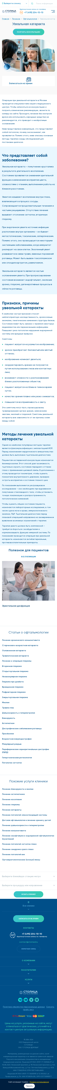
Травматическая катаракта (15, 656)
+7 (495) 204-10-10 (32, 934)
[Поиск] (33, 3)
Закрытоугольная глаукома (15, 697)
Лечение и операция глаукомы (16, 661)
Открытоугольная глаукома (15, 671)
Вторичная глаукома (12, 666)
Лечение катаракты (11, 810)
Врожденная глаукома (12, 687)
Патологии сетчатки (12, 763)
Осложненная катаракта (14, 650)
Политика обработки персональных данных (24, 1007)
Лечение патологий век (13, 854)
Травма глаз (8, 708)
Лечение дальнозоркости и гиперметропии (23, 825)
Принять (29, 1086)
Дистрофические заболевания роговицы (22, 728)
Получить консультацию (28, 32)
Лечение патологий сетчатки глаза (19, 844)
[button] (13, 3)
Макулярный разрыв (11, 744)
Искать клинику (28, 894)
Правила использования (39, 1082)
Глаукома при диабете (13, 682)
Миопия (5, 702)
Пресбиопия (8, 733)
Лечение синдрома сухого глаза (17, 849)
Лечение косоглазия (12, 799)
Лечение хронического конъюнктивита (21, 640)
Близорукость (8, 718)
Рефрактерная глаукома (13, 692)
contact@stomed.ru (28, 942)
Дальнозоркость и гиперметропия (18, 713)
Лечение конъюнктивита (14, 830)
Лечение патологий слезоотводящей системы (24, 815)
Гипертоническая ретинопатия (17, 757)
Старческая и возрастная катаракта (20, 645)
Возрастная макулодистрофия (16, 739)
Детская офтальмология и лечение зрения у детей (26, 820)
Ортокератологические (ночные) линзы (21, 860)
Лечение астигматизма (13, 794)
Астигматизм (8, 723)
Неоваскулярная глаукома (14, 676)
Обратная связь (28, 949)
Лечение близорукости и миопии (17, 789)
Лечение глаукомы (11, 804)
